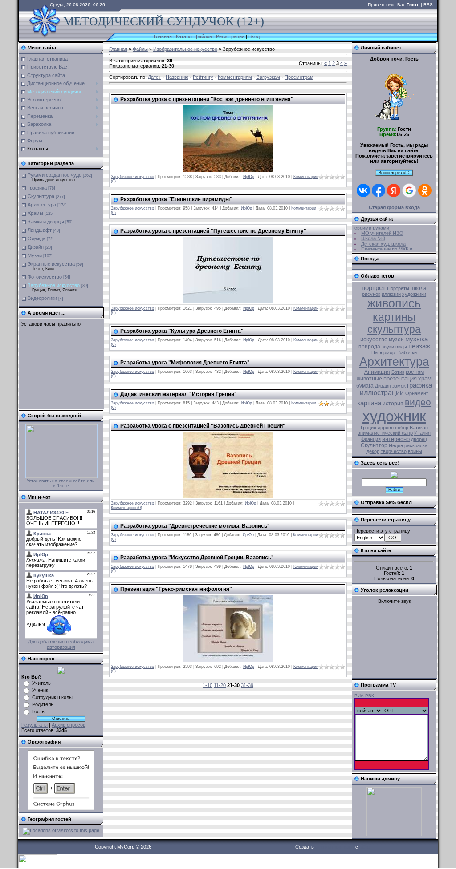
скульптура (394, 329)
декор (372, 451)
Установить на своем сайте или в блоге (61, 483)
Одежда (36, 238)
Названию (177, 77)
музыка (416, 339)
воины (415, 451)
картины (394, 317)
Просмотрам (299, 77)
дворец (419, 439)
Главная (163, 36)
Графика (37, 187)
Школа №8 (373, 235)
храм (425, 378)
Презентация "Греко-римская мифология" (176, 589)
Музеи (35, 255)
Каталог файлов (194, 36)
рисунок (371, 294)
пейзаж (419, 346)
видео (418, 402)
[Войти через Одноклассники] (425, 190)
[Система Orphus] (61, 808)
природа (369, 347)
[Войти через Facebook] (378, 190)
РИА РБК (364, 695)
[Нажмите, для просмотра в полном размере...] (228, 170)
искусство (373, 339)
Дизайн (36, 247)
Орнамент (416, 393)
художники (414, 294)
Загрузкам (268, 77)
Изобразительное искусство (185, 49)
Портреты (398, 288)
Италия (422, 433)
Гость (38, 711)
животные (369, 379)
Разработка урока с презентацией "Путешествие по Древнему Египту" (213, 231)
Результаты (34, 725)
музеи (396, 339)
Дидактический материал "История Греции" (178, 394)
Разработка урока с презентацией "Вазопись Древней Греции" (202, 426)
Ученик (40, 690)
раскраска (416, 445)
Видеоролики (42, 298)
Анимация (377, 372)
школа (419, 288)
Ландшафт (40, 230)
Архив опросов (69, 725)
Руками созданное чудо (54, 175)
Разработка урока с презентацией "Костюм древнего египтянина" (206, 99)
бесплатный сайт (334, 846)
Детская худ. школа (383, 241)
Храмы (35, 213)
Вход (254, 36)
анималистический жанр (385, 433)
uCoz (365, 846)
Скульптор (374, 445)
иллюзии (391, 294)
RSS (428, 4)
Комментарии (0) (126, 507)
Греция (368, 427)
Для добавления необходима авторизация (61, 644)
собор (401, 427)
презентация (400, 378)
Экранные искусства (51, 264)
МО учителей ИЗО (382, 230)
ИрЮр (248, 176)
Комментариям (235, 77)
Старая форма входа (394, 207)
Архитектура (42, 204)
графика (419, 385)
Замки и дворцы (46, 221)
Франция (371, 439)
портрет (374, 287)
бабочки (408, 352)
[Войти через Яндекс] (393, 190)
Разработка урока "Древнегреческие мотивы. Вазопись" (195, 526)
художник (394, 416)
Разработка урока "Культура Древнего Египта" (182, 331)
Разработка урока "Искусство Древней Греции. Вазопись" (197, 557)
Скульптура (41, 196)
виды (401, 346)
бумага (365, 386)
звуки (388, 346)
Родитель (42, 704)
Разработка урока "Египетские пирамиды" (176, 199)
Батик (397, 372)
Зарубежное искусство (54, 285)
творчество (394, 451)
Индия (396, 445)
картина (369, 403)
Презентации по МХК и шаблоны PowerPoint (383, 249)
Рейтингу (203, 77)
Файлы (140, 49)
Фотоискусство (45, 276)
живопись (394, 303)
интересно (396, 439)
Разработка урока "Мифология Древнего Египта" (185, 363)
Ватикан (419, 427)
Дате (153, 77)
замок (399, 385)
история (393, 403)
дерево (386, 427)
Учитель (41, 683)
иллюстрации (382, 392)
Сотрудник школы (52, 697)
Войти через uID (394, 172)
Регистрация (230, 36)
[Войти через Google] (409, 190)
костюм (415, 372)
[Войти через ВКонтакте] (363, 190)
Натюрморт (384, 352)
